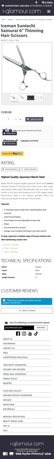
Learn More (11, 133)
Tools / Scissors (11, 248)
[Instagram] (24, 334)
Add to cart (36, 120)
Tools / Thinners (11, 252)
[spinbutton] (8, 119)
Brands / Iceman (11, 245)
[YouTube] (30, 334)
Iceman (50, 183)
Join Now (41, 328)
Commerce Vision (32, 451)
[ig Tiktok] (36, 334)
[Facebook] (18, 334)
